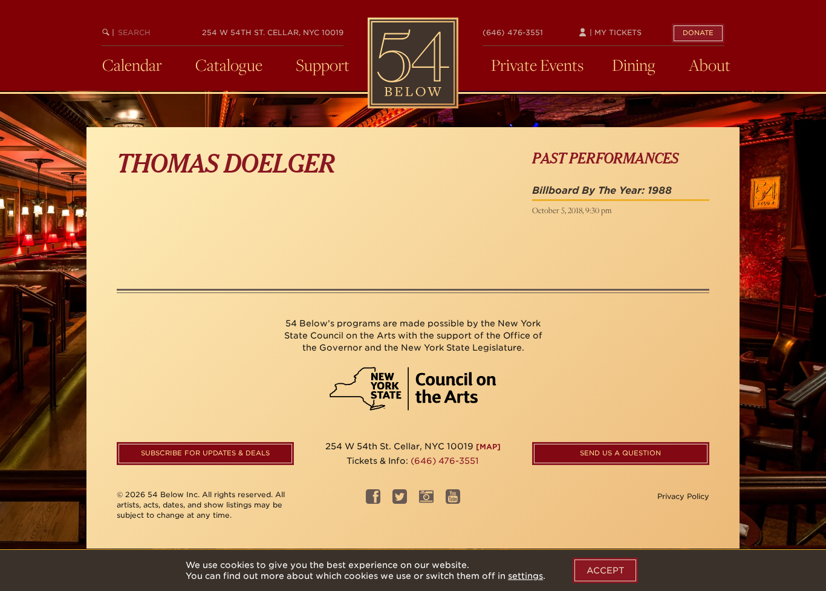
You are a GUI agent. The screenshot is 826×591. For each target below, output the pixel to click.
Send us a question (620, 453)
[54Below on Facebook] (373, 500)
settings (525, 576)
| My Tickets (614, 32)
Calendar (132, 65)
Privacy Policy (683, 496)
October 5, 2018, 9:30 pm (571, 210)
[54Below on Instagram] (426, 500)
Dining (633, 65)
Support (323, 65)
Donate (698, 32)
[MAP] (488, 446)
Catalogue (228, 65)
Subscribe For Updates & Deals (205, 453)
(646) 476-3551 (513, 32)
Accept (605, 570)
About (709, 65)
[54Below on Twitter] (399, 500)
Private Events (537, 65)
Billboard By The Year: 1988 (602, 190)
